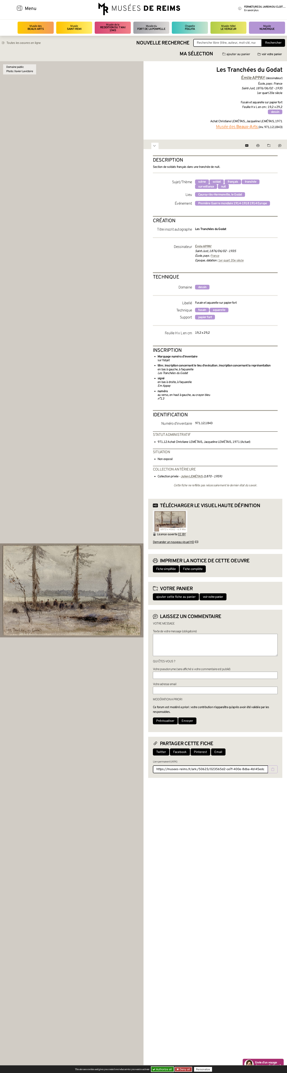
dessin (275, 112)
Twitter (161, 752)
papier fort (205, 317)
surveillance (206, 187)
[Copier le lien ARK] (273, 769)
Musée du (151, 27)
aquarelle (219, 310)
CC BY (182, 534)
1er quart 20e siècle (231, 261)
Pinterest (200, 752)
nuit (223, 187)
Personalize (203, 1069)
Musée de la (112, 27)
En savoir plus (251, 10)
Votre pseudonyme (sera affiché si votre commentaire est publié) (191, 669)
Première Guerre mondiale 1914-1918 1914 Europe (232, 203)
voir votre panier (272, 54)
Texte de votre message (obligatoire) (175, 631)
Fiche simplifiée (166, 569)
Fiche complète (192, 569)
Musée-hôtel (228, 27)
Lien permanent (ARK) (165, 761)
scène (202, 182)
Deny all (184, 1069)
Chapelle (190, 27)
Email (218, 752)
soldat (217, 182)
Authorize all (163, 1069)
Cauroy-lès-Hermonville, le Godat (220, 195)
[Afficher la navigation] (19, 9)
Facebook (180, 752)
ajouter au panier (238, 54)
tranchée (250, 182)
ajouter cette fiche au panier (176, 597)
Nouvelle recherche (162, 43)
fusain (202, 310)
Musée (74, 27)
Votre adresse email (164, 684)
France (215, 256)
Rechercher (273, 43)
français (233, 182)
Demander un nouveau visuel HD (173, 542)
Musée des (36, 27)
